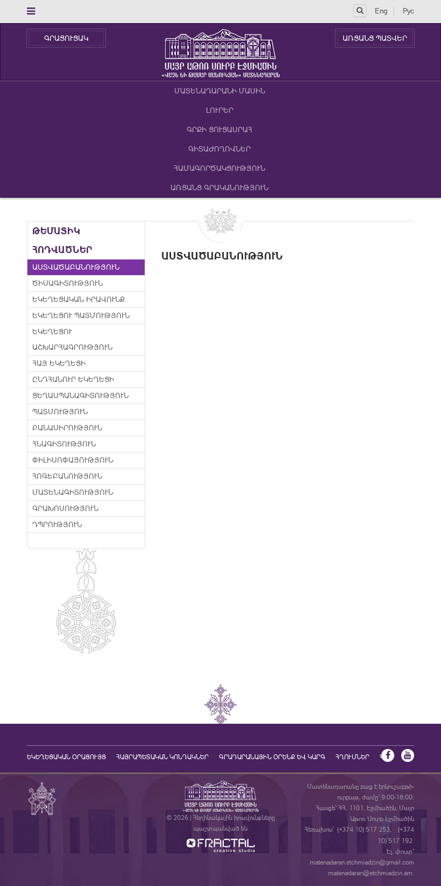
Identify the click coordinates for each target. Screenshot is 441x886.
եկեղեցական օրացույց (66, 757)
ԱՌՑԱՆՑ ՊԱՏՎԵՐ (375, 38)
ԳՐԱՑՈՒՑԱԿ (66, 38)
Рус (408, 10)
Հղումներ (352, 757)
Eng (381, 10)
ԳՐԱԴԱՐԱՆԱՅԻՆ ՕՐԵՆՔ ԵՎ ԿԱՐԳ (272, 757)
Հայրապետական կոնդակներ (162, 757)
